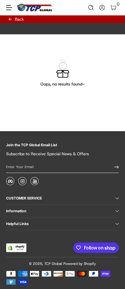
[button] (91, 7)
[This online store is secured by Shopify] (16, 247)
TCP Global (53, 263)
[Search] (91, 7)
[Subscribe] (114, 167)
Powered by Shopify (79, 263)
